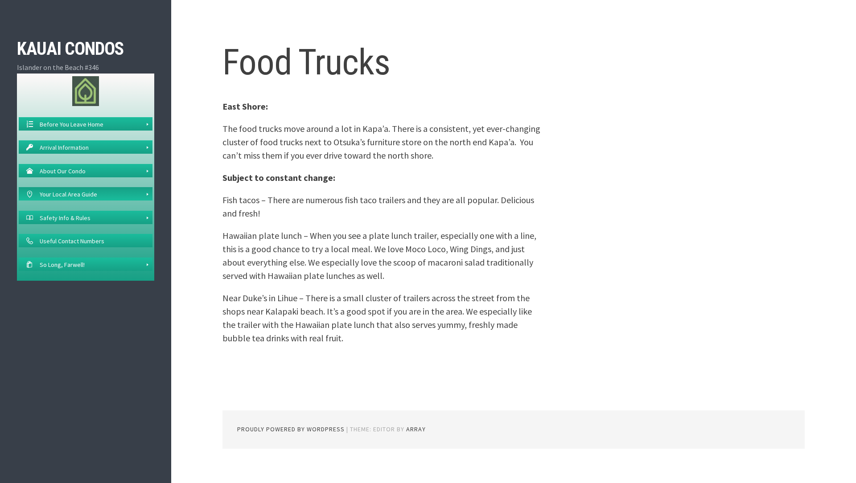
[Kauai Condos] (85, 90)
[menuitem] (85, 124)
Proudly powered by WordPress (291, 429)
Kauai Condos (70, 48)
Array (416, 429)
